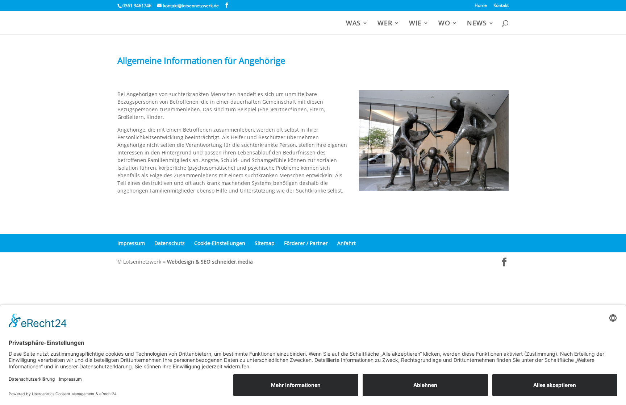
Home (481, 5)
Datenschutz (169, 243)
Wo (444, 23)
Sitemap (265, 243)
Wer (384, 23)
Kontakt (501, 5)
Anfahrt (346, 243)
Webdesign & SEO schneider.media (210, 261)
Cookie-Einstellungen (219, 243)
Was (353, 23)
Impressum (131, 243)
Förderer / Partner (306, 243)
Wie (415, 23)
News (477, 23)
